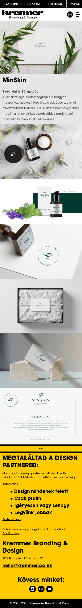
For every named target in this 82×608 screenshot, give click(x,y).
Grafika (33, 4)
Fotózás (55, 4)
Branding (12, 4)
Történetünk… (11, 519)
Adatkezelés (10, 533)
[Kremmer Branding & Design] (29, 14)
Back (41, 448)
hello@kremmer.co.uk (27, 566)
